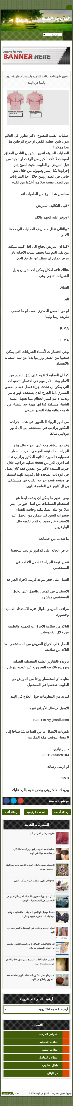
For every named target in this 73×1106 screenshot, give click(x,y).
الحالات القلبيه (50, 1049)
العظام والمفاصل (48, 1057)
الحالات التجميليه (49, 1041)
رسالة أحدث (61, 812)
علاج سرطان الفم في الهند (41, 833)
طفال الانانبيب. (49, 1065)
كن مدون (7, 1093)
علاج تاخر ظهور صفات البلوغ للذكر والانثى (34, 880)
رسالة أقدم (11, 812)
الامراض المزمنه (48, 1034)
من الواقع (52, 1073)
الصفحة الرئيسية (36, 812)
